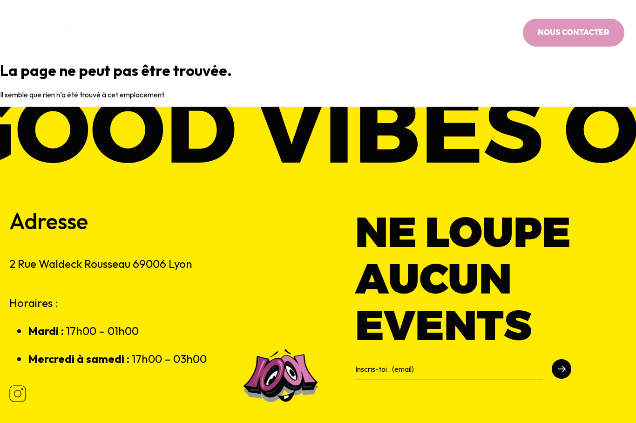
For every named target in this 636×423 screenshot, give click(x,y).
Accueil (197, 32)
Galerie (427, 32)
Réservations (374, 32)
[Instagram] (514, 32)
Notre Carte (249, 32)
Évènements (310, 32)
